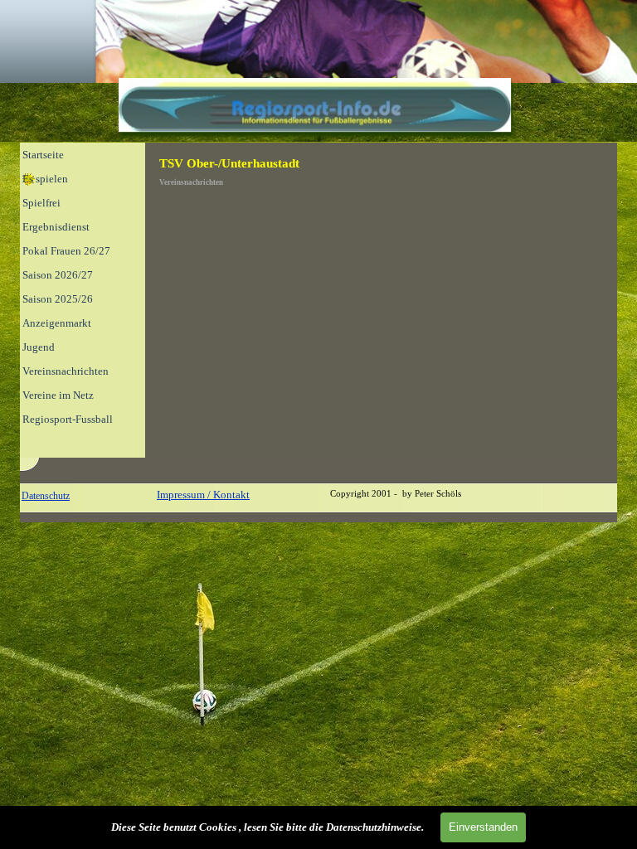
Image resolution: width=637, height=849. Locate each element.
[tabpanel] (87, 496)
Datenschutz (46, 496)
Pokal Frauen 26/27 (66, 251)
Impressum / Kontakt (203, 494)
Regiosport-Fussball (67, 419)
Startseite (43, 154)
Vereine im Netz (58, 395)
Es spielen (45, 178)
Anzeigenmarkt (56, 323)
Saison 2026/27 (57, 275)
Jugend (38, 347)
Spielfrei (41, 202)
